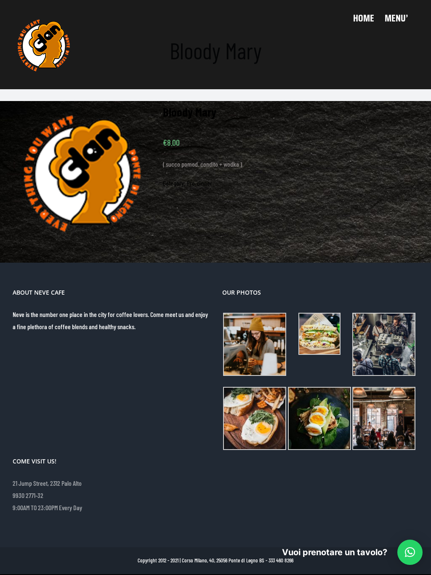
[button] (410, 552)
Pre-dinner (199, 183)
